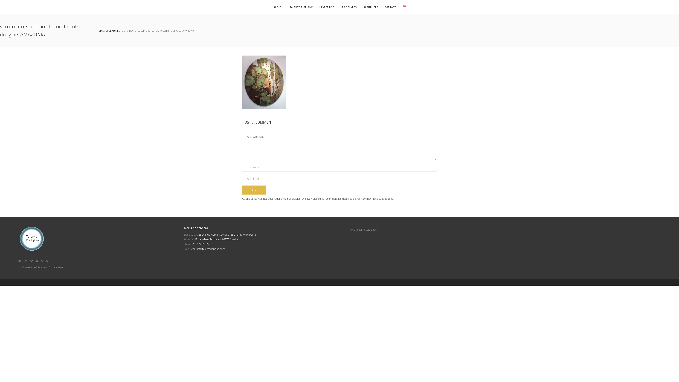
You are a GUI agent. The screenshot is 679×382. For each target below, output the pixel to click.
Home (100, 31)
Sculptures (113, 31)
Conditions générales (27, 267)
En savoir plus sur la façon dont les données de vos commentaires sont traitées (347, 198)
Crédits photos (42, 267)
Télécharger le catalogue (363, 229)
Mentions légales (56, 267)
